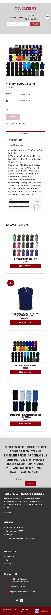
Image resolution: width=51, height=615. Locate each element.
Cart (7, 560)
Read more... (7, 512)
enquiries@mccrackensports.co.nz (22, 592)
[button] (47, 17)
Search (35, 24)
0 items (33, 19)
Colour (8, 94)
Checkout (9, 564)
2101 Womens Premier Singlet (25, 259)
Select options (26, 266)
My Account (10, 557)
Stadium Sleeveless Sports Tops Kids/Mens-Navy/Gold (25, 315)
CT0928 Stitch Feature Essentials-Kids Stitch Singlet (25, 416)
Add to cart (13, 116)
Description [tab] (25, 134)
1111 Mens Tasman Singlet (25, 365)
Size (8, 101)
